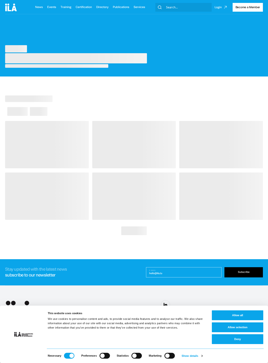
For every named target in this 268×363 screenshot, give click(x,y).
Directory (102, 7)
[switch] (105, 356)
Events (51, 7)
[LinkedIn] (165, 304)
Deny (237, 339)
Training (66, 7)
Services (139, 7)
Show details (190, 355)
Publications (121, 7)
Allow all (237, 315)
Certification (84, 7)
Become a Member (248, 7)
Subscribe (244, 272)
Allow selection (238, 327)
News (39, 7)
